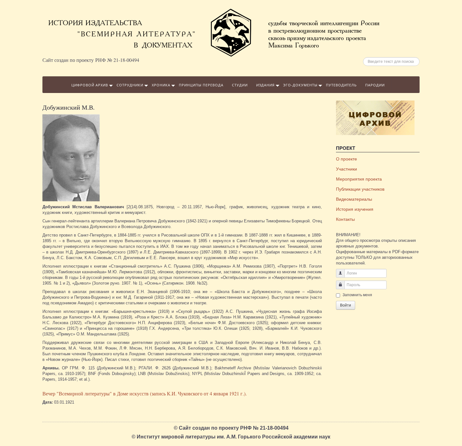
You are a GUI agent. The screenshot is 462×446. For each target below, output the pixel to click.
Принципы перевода (201, 85)
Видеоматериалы (354, 199)
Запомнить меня (357, 295)
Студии (240, 85)
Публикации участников (360, 189)
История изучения (354, 209)
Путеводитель (341, 85)
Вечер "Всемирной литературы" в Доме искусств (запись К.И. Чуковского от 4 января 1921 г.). (144, 393)
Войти (345, 305)
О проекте (346, 158)
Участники (346, 168)
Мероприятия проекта (359, 179)
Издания (265, 85)
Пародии (375, 85)
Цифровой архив (89, 85)
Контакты (345, 219)
